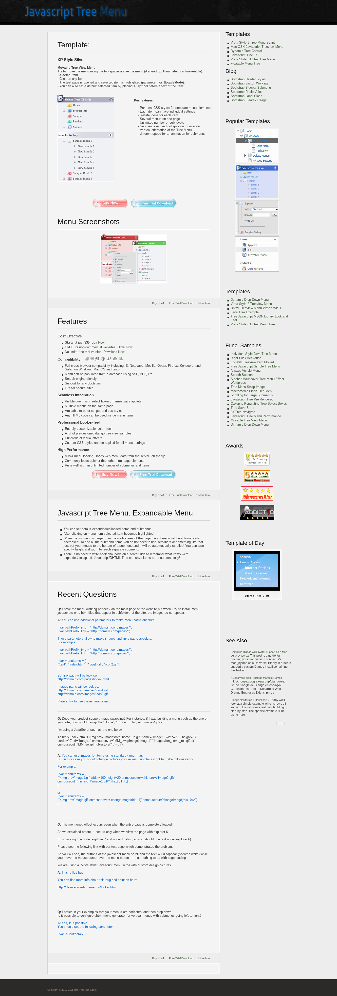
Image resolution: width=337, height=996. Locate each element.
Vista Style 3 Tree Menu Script (253, 42)
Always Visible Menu (246, 370)
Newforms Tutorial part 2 (250, 699)
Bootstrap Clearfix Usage (248, 100)
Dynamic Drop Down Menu (250, 299)
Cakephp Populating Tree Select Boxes (259, 403)
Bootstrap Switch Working (249, 83)
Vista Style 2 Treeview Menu (251, 304)
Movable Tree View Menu (249, 420)
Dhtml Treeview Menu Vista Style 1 (256, 308)
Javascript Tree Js (244, 55)
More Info (204, 303)
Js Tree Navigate (243, 412)
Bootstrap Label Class (246, 96)
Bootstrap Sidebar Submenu (251, 87)
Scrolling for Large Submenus (252, 395)
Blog (230, 71)
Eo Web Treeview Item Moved (252, 362)
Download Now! (114, 352)
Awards (234, 446)
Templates (237, 34)
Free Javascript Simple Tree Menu (255, 366)
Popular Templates (247, 121)
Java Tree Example (245, 312)
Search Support (242, 375)
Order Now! (125, 347)
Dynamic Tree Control (246, 51)
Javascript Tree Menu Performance (256, 416)
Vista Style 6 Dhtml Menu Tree (253, 324)
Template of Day (244, 543)
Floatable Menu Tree (245, 63)
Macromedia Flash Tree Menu (252, 391)
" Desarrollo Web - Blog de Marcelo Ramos (256, 677)
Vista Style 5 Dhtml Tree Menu (253, 59)
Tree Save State (242, 408)
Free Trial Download (181, 303)
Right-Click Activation (246, 358)
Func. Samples (243, 345)
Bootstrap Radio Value (246, 92)
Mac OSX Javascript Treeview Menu (257, 47)
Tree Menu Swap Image (248, 387)
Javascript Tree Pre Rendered (252, 399)
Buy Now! (158, 303)
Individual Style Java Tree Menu (254, 354)
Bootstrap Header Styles (248, 79)
